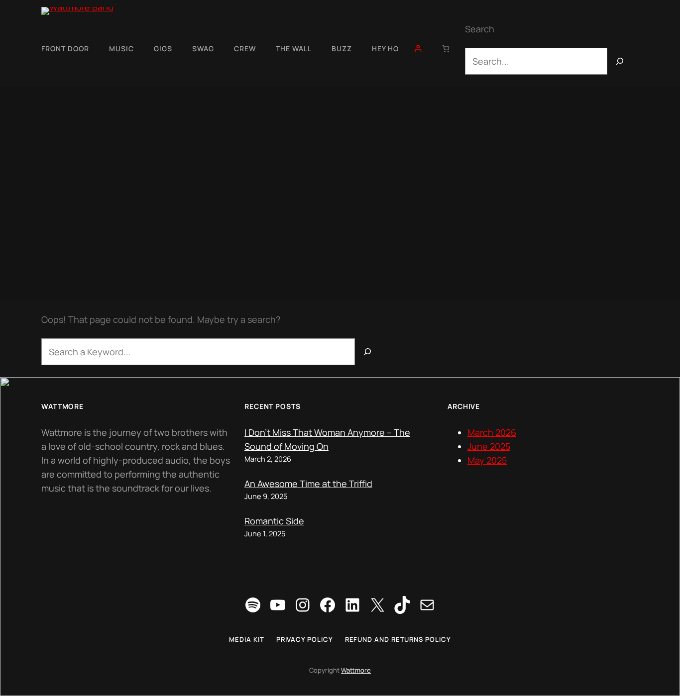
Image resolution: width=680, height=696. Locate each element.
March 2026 (491, 432)
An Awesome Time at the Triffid (308, 484)
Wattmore (356, 670)
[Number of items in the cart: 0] (445, 48)
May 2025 (487, 460)
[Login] (418, 48)
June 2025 (488, 446)
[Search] (619, 61)
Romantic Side (274, 521)
